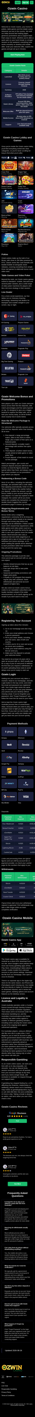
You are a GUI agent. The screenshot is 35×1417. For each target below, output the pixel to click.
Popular (4, 157)
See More (17, 1184)
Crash (20, 157)
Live (12, 157)
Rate (17, 1121)
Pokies (28, 157)
